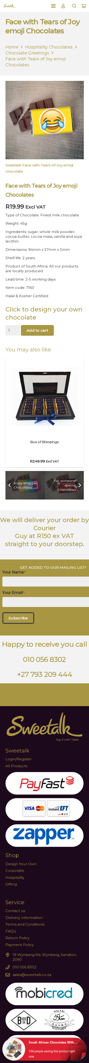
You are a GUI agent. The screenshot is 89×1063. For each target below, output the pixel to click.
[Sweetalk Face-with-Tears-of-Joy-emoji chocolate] (44, 128)
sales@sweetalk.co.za (32, 974)
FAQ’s (10, 931)
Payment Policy (19, 944)
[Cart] (83, 6)
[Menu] (53, 6)
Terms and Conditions (24, 924)
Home (12, 47)
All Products (16, 766)
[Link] (64, 6)
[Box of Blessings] (44, 359)
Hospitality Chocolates (49, 47)
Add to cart (37, 330)
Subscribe (18, 618)
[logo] (10, 6)
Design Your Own (21, 864)
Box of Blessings (44, 442)
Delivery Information (23, 917)
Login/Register (18, 759)
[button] (74, 6)
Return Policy (17, 938)
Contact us (15, 910)
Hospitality (14, 877)
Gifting (11, 884)
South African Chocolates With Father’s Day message (53, 1042)
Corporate (14, 870)
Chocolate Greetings (27, 53)
